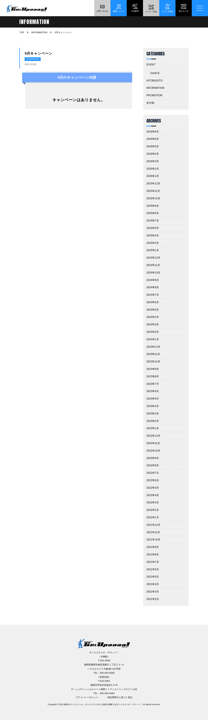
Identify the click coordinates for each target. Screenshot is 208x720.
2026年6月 (152, 139)
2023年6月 (152, 391)
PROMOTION (154, 95)
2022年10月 (153, 450)
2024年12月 (153, 257)
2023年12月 (153, 346)
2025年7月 (152, 220)
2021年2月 (152, 599)
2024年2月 (152, 332)
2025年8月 (152, 213)
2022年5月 (152, 487)
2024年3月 (152, 324)
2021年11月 (153, 532)
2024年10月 (153, 272)
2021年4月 (152, 584)
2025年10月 (153, 198)
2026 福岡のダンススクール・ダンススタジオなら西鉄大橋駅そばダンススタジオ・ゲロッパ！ (100, 704)
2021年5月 (152, 576)
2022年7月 (152, 472)
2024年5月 (152, 309)
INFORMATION (32, 59)
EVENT (150, 64)
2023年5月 (152, 398)
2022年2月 (152, 510)
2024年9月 (152, 280)
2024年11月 (153, 265)
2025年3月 (152, 243)
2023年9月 (152, 369)
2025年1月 (152, 250)
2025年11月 (153, 191)
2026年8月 (152, 131)
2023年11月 (153, 354)
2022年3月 (152, 502)
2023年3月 (152, 413)
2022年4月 (152, 495)
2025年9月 (152, 205)
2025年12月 (153, 183)
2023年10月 (153, 361)
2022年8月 (152, 465)
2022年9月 (152, 458)
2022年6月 (152, 480)
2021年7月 (152, 562)
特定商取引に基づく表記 (119, 697)
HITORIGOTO (154, 80)
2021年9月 (152, 547)
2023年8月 (152, 376)
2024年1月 (152, 339)
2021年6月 (152, 569)
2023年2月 (152, 421)
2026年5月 (152, 146)
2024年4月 (152, 317)
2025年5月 (152, 228)
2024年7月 (152, 294)
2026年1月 (152, 176)
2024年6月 (152, 302)
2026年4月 (152, 153)
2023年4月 (152, 406)
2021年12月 (153, 524)
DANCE (155, 73)
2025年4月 (152, 235)
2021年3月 (152, 591)
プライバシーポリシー (87, 697)
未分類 (150, 102)
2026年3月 (152, 161)
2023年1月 (152, 428)
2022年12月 (153, 435)
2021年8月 (152, 554)
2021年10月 (153, 539)
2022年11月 (153, 443)
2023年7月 (152, 384)
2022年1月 (152, 517)
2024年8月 (152, 287)
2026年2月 (152, 168)
